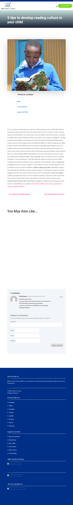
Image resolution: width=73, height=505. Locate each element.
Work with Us (13, 450)
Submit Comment (57, 345)
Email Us (11, 419)
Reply (61, 297)
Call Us (11, 422)
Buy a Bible (12, 443)
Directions (12, 426)
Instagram (12, 409)
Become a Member (14, 436)
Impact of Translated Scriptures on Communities (23, 241)
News (19, 101)
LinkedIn (11, 416)
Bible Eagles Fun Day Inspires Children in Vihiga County (25, 222)
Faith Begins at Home (15, 261)
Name (12, 330)
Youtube (11, 412)
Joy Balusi (29, 94)
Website (12, 340)
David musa (23, 296)
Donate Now (65, 6)
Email (12, 335)
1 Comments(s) (22, 107)
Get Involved (12, 446)
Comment (13, 321)
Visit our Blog (12, 453)
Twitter (11, 406)
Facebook (12, 402)
